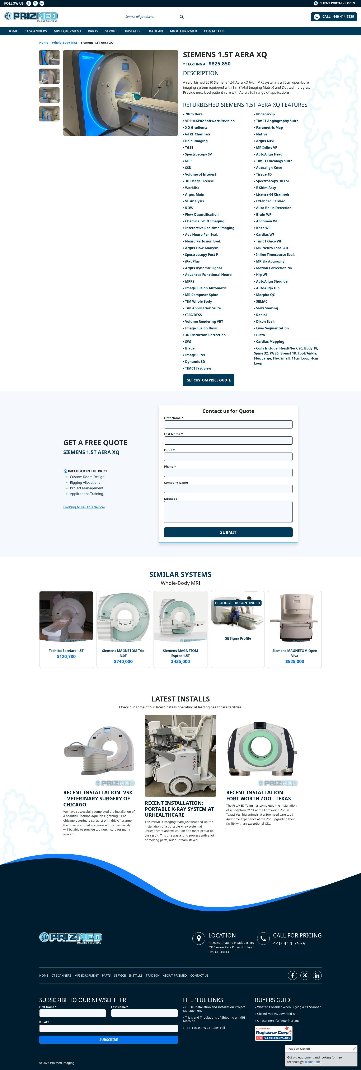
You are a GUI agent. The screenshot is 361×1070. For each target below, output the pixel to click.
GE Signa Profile (238, 638)
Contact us (214, 31)
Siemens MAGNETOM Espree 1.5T (180, 653)
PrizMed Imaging (62, 1063)
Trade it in (312, 1062)
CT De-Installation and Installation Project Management (214, 1009)
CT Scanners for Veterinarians (278, 1021)
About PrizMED (183, 31)
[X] (35, 3)
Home (13, 31)
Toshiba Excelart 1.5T (66, 650)
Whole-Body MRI (64, 43)
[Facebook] (28, 3)
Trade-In (155, 31)
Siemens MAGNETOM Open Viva (294, 653)
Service (111, 31)
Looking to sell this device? (84, 507)
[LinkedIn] (41, 3)
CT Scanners (35, 31)
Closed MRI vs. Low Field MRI (278, 1014)
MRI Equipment (67, 31)
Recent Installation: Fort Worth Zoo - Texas (258, 795)
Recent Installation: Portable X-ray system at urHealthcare (179, 808)
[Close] (354, 1048)
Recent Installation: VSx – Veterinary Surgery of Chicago (97, 798)
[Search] (180, 17)
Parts (93, 31)
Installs (132, 31)
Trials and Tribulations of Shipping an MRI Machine (214, 1019)
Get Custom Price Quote (209, 380)
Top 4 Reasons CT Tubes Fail (205, 1028)
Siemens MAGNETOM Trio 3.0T (123, 653)
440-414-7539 (289, 943)
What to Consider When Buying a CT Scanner (289, 1007)
